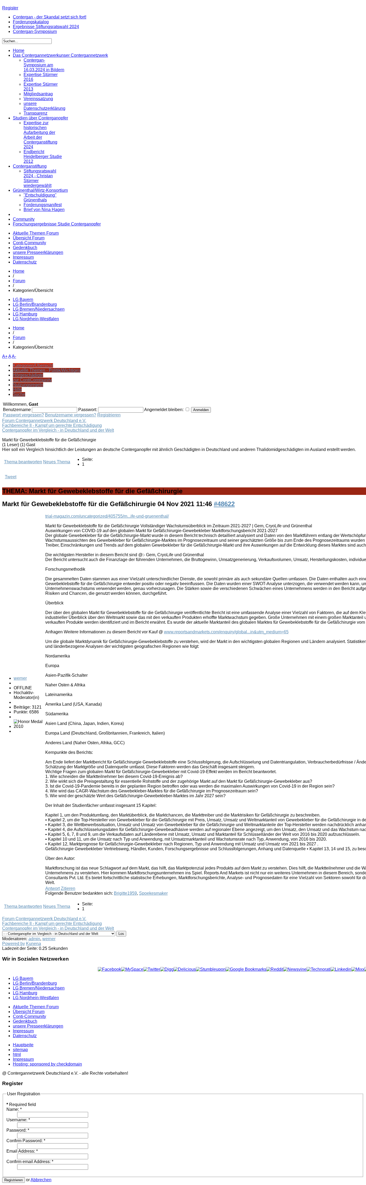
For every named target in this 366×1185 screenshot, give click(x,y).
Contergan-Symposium (35, 31)
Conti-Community (29, 242)
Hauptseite (23, 1045)
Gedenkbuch (25, 247)
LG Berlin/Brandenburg (35, 304)
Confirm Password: (25, 1140)
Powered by (13, 943)
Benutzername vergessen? (70, 415)
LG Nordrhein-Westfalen (36, 319)
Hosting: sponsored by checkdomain (47, 1064)
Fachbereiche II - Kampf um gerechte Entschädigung (52, 425)
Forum (19, 281)
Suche (19, 394)
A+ (5, 356)
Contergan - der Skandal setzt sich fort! (49, 17)
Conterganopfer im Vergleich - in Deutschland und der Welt (58, 430)
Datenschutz (25, 262)
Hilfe (17, 389)
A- (14, 356)
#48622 (224, 503)
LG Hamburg (25, 314)
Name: (14, 1109)
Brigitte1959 (125, 893)
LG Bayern (23, 299)
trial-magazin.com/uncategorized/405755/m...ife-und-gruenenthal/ (107, 516)
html (17, 1054)
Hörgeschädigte (28, 375)
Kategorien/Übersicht (33, 365)
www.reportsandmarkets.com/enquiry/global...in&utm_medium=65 (226, 632)
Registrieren (109, 415)
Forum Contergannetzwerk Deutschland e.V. (44, 420)
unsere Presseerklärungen (38, 252)
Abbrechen (41, 1180)
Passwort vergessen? (23, 415)
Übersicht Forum (28, 238)
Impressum (23, 257)
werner (20, 678)
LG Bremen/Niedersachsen (39, 309)
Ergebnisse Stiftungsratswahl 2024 (46, 26)
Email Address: (22, 1151)
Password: (17, 1130)
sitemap (20, 1049)
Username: (18, 1120)
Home (18, 271)
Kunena (33, 943)
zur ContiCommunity (32, 380)
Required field (21, 1104)
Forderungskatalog (31, 22)
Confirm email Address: (29, 1161)
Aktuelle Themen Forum (36, 233)
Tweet (10, 477)
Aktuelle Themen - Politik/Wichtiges (46, 370)
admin (34, 938)
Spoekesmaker (153, 893)
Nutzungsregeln (28, 384)
